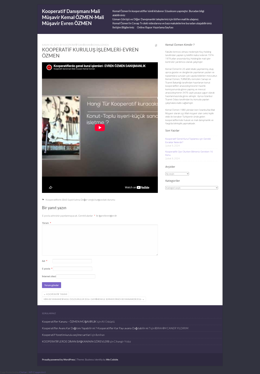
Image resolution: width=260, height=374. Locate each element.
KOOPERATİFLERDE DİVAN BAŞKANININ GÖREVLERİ (75, 341)
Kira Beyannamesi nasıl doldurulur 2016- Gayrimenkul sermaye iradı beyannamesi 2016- (94, 299)
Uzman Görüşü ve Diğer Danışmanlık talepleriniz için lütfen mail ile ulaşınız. (155, 19)
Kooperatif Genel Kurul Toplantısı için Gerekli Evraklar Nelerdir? (188, 140)
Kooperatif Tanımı (55, 294)
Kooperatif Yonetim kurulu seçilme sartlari (66, 334)
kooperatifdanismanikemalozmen (86, 44)
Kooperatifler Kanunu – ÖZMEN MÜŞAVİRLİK (69, 321)
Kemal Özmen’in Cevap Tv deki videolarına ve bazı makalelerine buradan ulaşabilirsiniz (162, 23)
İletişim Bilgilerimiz (123, 27)
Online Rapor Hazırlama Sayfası (155, 27)
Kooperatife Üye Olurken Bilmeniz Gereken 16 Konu (189, 153)
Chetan (23, 372)
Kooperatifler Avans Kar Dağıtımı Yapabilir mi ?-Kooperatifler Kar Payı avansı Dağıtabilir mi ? (96, 328)
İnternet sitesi (49, 276)
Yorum (46, 222)
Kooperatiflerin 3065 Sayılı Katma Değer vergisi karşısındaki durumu (80, 199)
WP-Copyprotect (37, 372)
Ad (44, 261)
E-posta (47, 268)
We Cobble (112, 359)
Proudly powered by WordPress (58, 359)
